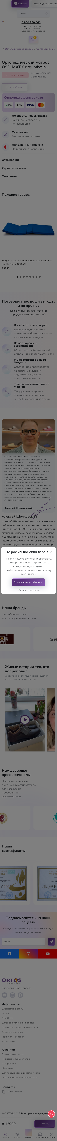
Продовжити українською (28, 582)
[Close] (51, 551)
